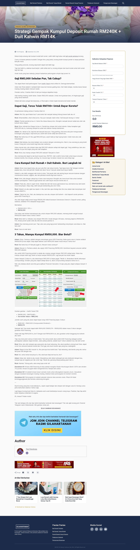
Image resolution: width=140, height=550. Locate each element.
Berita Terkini (96, 177)
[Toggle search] (123, 3)
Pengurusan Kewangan (110, 3)
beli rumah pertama (72, 56)
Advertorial (96, 166)
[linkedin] (101, 529)
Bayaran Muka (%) (98, 85)
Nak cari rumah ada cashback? (102, 186)
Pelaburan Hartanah (93, 3)
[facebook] (92, 529)
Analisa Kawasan (98, 169)
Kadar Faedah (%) (98, 92)
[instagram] (96, 529)
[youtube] (105, 529)
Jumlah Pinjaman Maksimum (100, 123)
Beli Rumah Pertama (36, 3)
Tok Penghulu (31, 449)
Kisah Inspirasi (97, 183)
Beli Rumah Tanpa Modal (53, 3)
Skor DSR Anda (96, 116)
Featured (95, 180)
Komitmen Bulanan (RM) (99, 70)
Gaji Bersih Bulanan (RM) (99, 63)
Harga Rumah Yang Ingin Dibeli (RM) (102, 78)
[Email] (27, 453)
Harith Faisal (45, 83)
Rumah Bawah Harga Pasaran (74, 3)
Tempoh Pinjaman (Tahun (99, 99)
